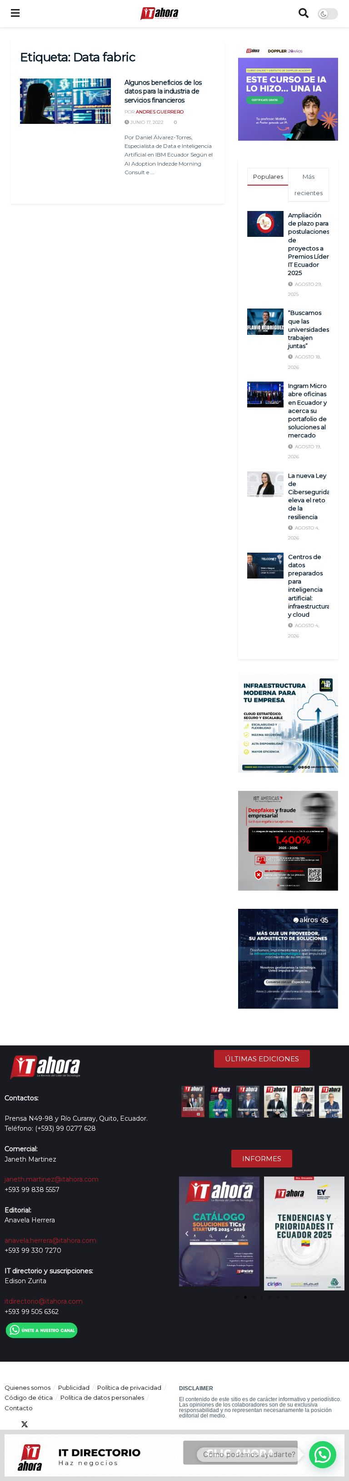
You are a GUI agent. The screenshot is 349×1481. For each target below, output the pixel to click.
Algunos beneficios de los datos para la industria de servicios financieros (163, 91)
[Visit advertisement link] (288, 91)
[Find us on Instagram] (73, 1424)
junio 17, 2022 (146, 122)
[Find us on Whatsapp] (90, 1424)
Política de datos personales (102, 1397)
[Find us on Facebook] (8, 1424)
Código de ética (29, 1397)
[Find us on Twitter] (24, 1424)
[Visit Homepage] (159, 14)
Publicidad (74, 1387)
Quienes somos (27, 1387)
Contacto (19, 1408)
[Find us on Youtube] (57, 1424)
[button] (187, 1234)
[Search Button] (304, 13)
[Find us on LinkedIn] (41, 1424)
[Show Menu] (15, 13)
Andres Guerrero (160, 112)
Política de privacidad (129, 1387)
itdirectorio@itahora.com (44, 1301)
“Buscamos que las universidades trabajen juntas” (308, 329)
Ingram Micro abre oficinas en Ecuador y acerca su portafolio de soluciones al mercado (307, 410)
